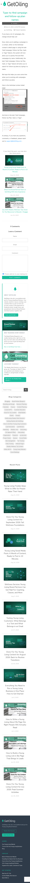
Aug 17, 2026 (15, 529)
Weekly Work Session (9, 831)
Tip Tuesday (20, 441)
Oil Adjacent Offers (10, 432)
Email (15, 245)
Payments (15, 435)
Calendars (6, 407)
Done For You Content (10, 412)
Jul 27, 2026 (15, 630)
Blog (3, 848)
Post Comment (15, 277)
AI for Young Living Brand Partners (10, 863)
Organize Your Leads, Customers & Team (12, 865)
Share (15, 23)
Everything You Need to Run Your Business (12, 859)
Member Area (14, 429)
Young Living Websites (19, 449)
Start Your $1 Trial (8, 835)
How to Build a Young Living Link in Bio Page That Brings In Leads (15, 756)
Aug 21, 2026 (15, 495)
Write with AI (7, 449)
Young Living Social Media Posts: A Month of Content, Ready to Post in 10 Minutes (15, 169)
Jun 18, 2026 (15, 796)
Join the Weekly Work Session (9, 875)
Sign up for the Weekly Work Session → (13, 379)
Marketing (6, 429)
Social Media (23, 438)
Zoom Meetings (15, 452)
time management (10, 441)
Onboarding (21, 432)
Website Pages (20, 444)
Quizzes (15, 438)
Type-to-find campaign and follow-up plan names (15, 16)
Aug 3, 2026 (15, 596)
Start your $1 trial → (11, 315)
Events (12, 415)
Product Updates (20, 30)
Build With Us (5, 878)
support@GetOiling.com (14, 141)
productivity (23, 435)
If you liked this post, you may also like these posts (15, 152)
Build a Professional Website (9, 857)
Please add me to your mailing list (15, 274)
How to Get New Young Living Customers (15, 424)
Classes (13, 407)
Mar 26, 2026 (14, 195)
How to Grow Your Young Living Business (12, 861)
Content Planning (22, 407)
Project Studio (7, 438)
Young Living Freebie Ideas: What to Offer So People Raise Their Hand (15, 489)
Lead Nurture (20, 427)
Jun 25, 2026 (15, 762)
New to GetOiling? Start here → (13, 347)
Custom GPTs (8, 410)
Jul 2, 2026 (15, 731)
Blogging (7, 401)
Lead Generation (10, 427)
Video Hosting (10, 444)
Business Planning (21, 404)
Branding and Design (8, 404)
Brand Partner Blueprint (18, 401)
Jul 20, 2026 (15, 664)
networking (23, 429)
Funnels (18, 415)
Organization (6, 435)
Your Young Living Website (8, 844)
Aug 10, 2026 (14, 175)
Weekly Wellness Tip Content (15, 446)
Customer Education (19, 410)
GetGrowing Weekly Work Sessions (15, 418)
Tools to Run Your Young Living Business (12, 846)
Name (15, 236)
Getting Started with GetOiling (15, 421)
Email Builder (21, 412)
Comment (15, 253)
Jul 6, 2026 (15, 697)
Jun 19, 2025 (15, 215)
